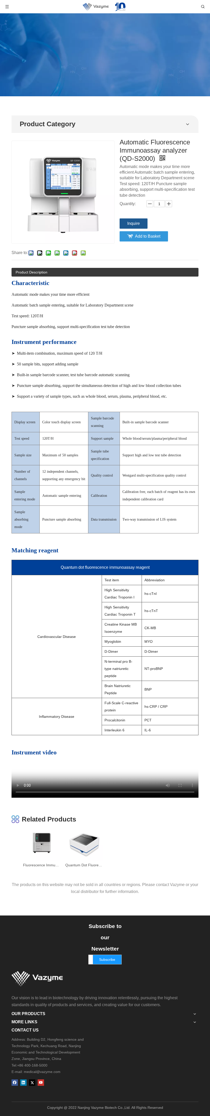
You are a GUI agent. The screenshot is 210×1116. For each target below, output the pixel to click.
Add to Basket (147, 236)
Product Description (31, 272)
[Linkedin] (23, 1082)
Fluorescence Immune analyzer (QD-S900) (41, 865)
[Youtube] (41, 1082)
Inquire (133, 223)
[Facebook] (15, 1082)
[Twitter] (32, 1082)
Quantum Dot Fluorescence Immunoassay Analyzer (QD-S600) (83, 865)
